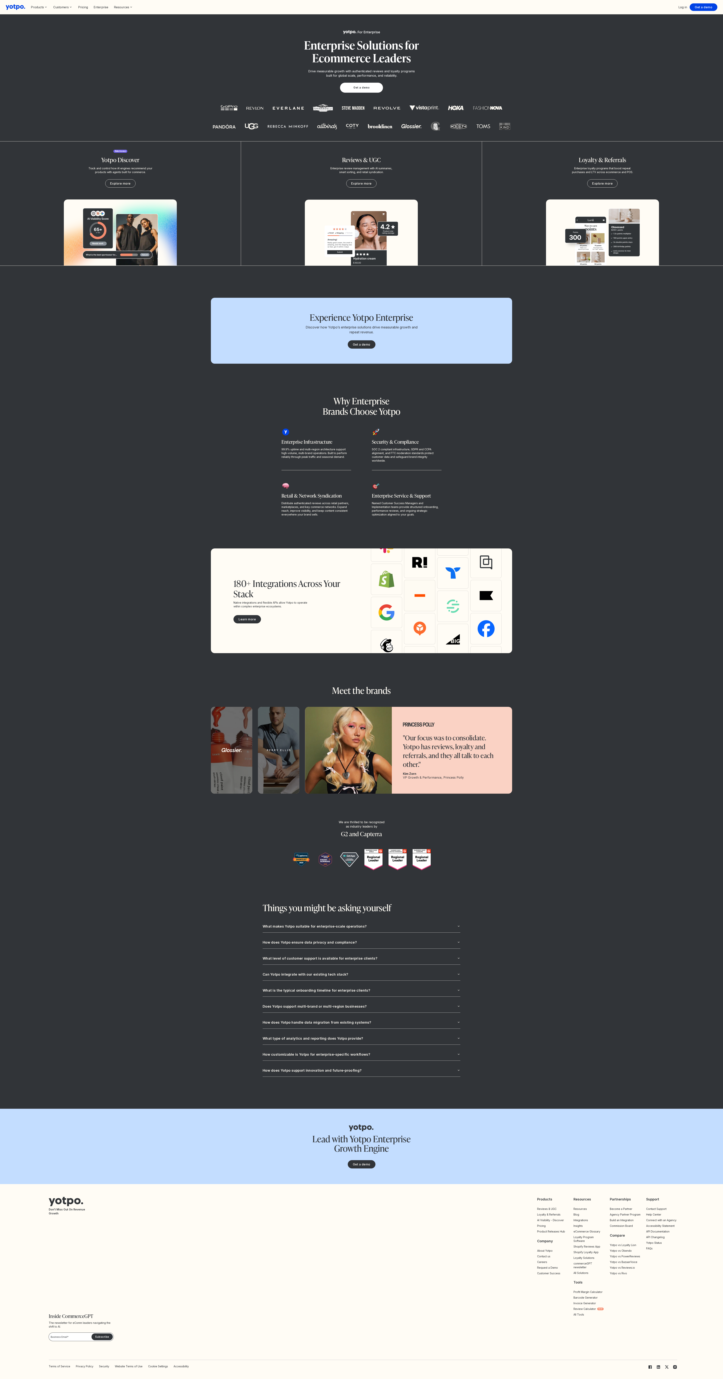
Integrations (581, 1220)
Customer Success (548, 1273)
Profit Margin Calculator (588, 1291)
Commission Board (621, 1225)
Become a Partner (621, 1208)
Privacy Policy (84, 1366)
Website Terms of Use (129, 1366)
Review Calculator (588, 1308)
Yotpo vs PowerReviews (625, 1256)
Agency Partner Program (625, 1214)
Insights (581, 1225)
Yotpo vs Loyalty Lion (623, 1245)
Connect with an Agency (661, 1220)
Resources (580, 1208)
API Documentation (658, 1231)
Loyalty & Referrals (549, 1214)
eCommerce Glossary (587, 1231)
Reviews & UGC (547, 1208)
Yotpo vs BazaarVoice (623, 1262)
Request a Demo (547, 1267)
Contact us (543, 1256)
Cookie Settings (158, 1366)
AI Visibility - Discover (550, 1220)
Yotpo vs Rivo (618, 1273)
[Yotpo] (15, 7)
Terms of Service (59, 1366)
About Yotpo (545, 1250)
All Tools (579, 1314)
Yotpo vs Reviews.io (622, 1267)
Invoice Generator (585, 1303)
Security (104, 1366)
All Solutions (581, 1272)
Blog (576, 1214)
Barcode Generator (586, 1297)
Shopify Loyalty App (586, 1252)
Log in (682, 7)
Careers (542, 1262)
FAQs (649, 1248)
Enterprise (101, 7)
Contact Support (656, 1208)
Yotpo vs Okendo (621, 1250)
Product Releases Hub (551, 1231)
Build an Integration (622, 1220)
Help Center (653, 1214)
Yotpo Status (654, 1242)
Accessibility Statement (660, 1225)
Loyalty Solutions (584, 1257)
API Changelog (655, 1237)
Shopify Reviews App (587, 1246)
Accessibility (181, 1366)
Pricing (83, 7)
